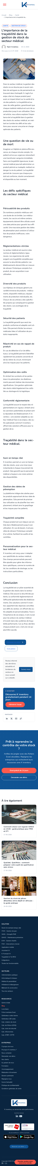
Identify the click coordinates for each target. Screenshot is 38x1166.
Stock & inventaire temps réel (11, 928)
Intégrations (6, 960)
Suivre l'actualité (7, 1082)
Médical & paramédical (9, 981)
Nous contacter (7, 1053)
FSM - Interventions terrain (10, 944)
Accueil (4, 15)
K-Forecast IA (6, 954)
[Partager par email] (16, 718)
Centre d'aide (6, 1003)
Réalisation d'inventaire (9, 1072)
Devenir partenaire (8, 1076)
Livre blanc (5, 1009)
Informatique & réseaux (9, 978)
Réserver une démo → (19, 1146)
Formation (5, 1066)
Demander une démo (13, 642)
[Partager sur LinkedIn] (7, 718)
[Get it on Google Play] (27, 1137)
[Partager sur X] (11, 718)
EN (6, 1163)
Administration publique (9, 975)
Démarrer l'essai (15, 704)
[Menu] (5, 4)
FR (2, 1163)
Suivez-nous (26, 669)
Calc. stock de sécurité (9, 1028)
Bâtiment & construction (10, 988)
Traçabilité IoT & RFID (9, 957)
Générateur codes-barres (10, 1015)
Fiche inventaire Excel (9, 1012)
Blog (10, 15)
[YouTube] (20, 1116)
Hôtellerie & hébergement (10, 985)
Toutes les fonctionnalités (10, 963)
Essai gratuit (11, 648)
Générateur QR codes (9, 1019)
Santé (17, 15)
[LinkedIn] (17, 1116)
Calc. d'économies (7, 1032)
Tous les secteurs (7, 991)
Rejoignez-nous (7, 1079)
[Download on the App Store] (10, 1137)
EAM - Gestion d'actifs (9, 941)
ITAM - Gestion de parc (9, 931)
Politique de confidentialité (10, 1085)
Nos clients (5, 1059)
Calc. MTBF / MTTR (8, 1035)
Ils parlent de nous (8, 1063)
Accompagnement (7, 1069)
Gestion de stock (19, 26)
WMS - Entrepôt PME (9, 934)
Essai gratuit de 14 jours (19, 770)
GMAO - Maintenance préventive (12, 937)
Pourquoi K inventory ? (9, 1050)
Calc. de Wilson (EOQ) (9, 1025)
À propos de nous (7, 1046)
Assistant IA (6, 950)
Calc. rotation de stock (9, 1022)
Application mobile (8, 947)
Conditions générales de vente (11, 1089)
